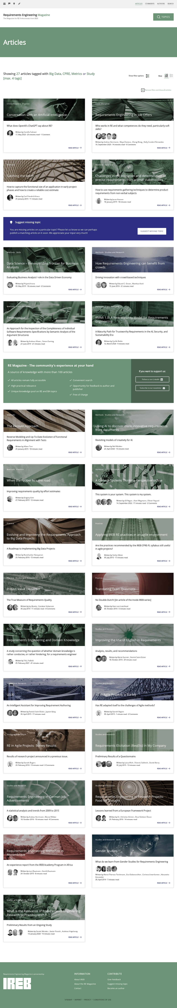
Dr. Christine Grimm (126, 817)
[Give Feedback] (9, 3)
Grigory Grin (29, 497)
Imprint (78, 1000)
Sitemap (68, 1000)
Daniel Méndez (42, 931)
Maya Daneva (125, 142)
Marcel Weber (50, 817)
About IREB (79, 979)
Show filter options (136, 76)
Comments (149, 3)
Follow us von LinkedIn (151, 379)
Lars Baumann (35, 871)
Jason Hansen (117, 199)
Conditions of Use (102, 1000)
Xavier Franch (55, 931)
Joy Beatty (33, 606)
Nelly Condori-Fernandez (154, 142)
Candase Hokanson (46, 606)
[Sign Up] (4, 3)
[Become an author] (19, 3)
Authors (161, 3)
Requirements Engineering (26, 16)
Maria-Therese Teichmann (115, 874)
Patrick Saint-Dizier (138, 657)
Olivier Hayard (153, 501)
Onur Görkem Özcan (143, 817)
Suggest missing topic (151, 231)
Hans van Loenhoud (120, 606)
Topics (165, 16)
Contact (77, 988)
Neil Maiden (117, 446)
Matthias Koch (138, 283)
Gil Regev (129, 501)
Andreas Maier (35, 341)
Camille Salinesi (30, 132)
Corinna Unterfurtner (151, 874)
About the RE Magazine (85, 984)
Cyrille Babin (117, 341)
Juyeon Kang (51, 711)
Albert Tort (28, 446)
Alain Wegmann (140, 501)
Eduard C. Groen (124, 283)
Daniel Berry (154, 762)
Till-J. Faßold (28, 660)
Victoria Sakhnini (141, 762)
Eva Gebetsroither (133, 874)
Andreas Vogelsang (70, 931)
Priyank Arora (29, 283)
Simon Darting (48, 341)
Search (171, 3)
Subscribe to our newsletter (151, 388)
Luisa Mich (129, 762)
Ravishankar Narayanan (33, 555)
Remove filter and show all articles (158, 90)
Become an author (115, 988)
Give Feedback (114, 979)
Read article (73, 148)
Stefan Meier (117, 555)
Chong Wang (137, 142)
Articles (138, 3)
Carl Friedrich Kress (32, 196)
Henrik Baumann (48, 871)
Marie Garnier (123, 657)
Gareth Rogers (118, 711)
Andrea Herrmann (111, 142)
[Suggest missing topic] (14, 3)
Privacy (87, 1000)
